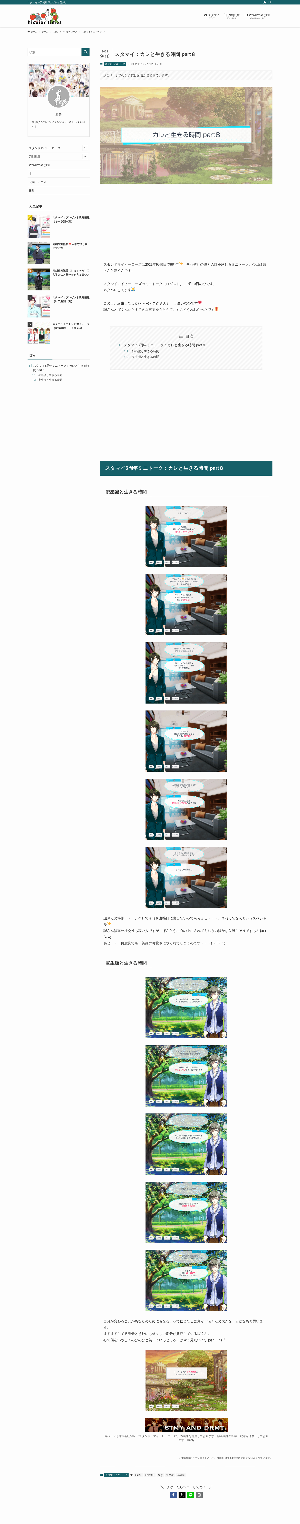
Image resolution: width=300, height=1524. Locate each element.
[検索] (269, 2)
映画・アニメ (37, 182)
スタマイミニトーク (115, 63)
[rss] (264, 2)
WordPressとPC (39, 165)
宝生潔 (169, 1474)
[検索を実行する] (85, 52)
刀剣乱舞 (34, 156)
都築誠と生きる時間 (145, 351)
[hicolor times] (45, 16)
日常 (32, 190)
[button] (173, 1495)
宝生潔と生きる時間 (145, 356)
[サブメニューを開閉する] (85, 148)
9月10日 (149, 1474)
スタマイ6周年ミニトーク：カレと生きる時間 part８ (165, 344)
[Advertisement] (186, 218)
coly (160, 1474)
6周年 (138, 1474)
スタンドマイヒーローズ (44, 148)
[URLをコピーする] (199, 1495)
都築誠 (180, 1474)
